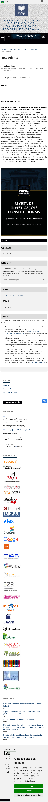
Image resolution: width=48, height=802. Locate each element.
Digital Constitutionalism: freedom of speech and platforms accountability (21, 712)
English (6, 385)
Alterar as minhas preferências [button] (29, 795)
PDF (5, 240)
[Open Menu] (2, 38)
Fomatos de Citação (11, 280)
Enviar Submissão (12, 402)
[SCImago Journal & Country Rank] (16, 430)
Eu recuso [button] (29, 791)
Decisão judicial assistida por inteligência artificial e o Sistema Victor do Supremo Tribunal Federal (23, 736)
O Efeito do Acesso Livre (37, 363)
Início (4, 49)
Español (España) (9, 389)
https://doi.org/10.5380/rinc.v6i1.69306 (19, 78)
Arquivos (12, 49)
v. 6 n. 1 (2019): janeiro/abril (29, 49)
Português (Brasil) (10, 392)
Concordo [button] (29, 786)
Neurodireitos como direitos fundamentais (19, 719)
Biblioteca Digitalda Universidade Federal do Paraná (21, 25)
